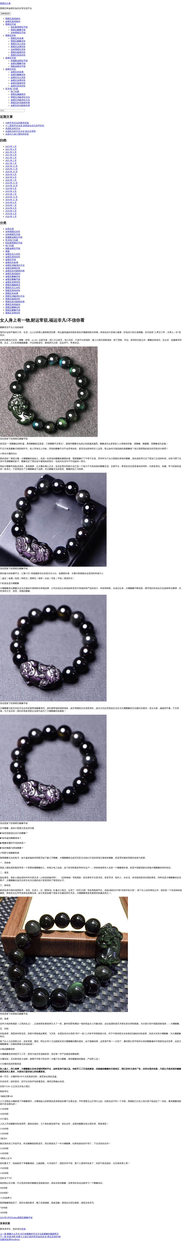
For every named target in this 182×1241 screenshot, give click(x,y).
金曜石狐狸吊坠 (18, 83)
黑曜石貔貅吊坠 (18, 41)
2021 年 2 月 (11, 160)
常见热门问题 (11, 89)
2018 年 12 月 (11, 197)
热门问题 (15, 91)
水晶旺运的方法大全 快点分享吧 (20, 131)
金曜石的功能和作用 (20, 105)
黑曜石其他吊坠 (18, 55)
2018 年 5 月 (11, 211)
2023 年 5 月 (11, 146)
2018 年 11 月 (11, 200)
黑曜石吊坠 (10, 35)
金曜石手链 (10, 58)
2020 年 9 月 (11, 174)
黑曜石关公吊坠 (18, 44)
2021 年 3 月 (11, 158)
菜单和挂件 (5, 14)
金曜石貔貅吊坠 (18, 75)
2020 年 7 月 (11, 180)
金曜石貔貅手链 (18, 63)
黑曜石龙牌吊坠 (18, 47)
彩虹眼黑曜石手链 (19, 27)
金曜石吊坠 (10, 69)
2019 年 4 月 (11, 191)
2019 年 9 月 (11, 188)
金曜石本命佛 (17, 72)
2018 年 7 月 (11, 205)
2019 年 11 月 (11, 183)
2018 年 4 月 (11, 214)
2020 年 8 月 (11, 177)
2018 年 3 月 (11, 216)
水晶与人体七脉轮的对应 (17, 134)
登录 (23, 1229)
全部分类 (9, 229)
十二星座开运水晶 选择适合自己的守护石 (24, 126)
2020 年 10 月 (11, 172)
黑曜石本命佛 (17, 38)
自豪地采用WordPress (10, 1239)
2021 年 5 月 (11, 152)
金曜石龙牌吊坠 (18, 80)
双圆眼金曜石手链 (19, 61)
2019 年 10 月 (11, 186)
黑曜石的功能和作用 (20, 103)
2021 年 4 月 (11, 155)
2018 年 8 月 (11, 202)
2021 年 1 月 (11, 163)
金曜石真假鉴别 (12, 21)
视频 (7, 251)
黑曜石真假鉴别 (12, 18)
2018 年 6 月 (11, 208)
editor (15, 1217)
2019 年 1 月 (11, 194)
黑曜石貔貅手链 (18, 30)
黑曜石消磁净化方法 (20, 97)
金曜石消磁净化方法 (20, 100)
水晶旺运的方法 (12, 128)
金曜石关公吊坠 (18, 77)
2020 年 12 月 (11, 166)
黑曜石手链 (10, 24)
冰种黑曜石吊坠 (18, 49)
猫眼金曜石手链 (18, 66)
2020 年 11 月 (11, 169)
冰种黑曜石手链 (18, 32)
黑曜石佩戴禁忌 (18, 94)
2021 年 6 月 (11, 149)
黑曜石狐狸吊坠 (18, 52)
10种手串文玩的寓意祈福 (17, 123)
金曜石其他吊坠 (18, 86)
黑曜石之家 (5, 3)
